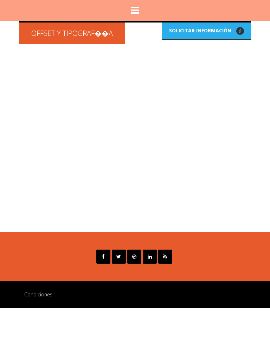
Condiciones (38, 294)
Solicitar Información (201, 30)
